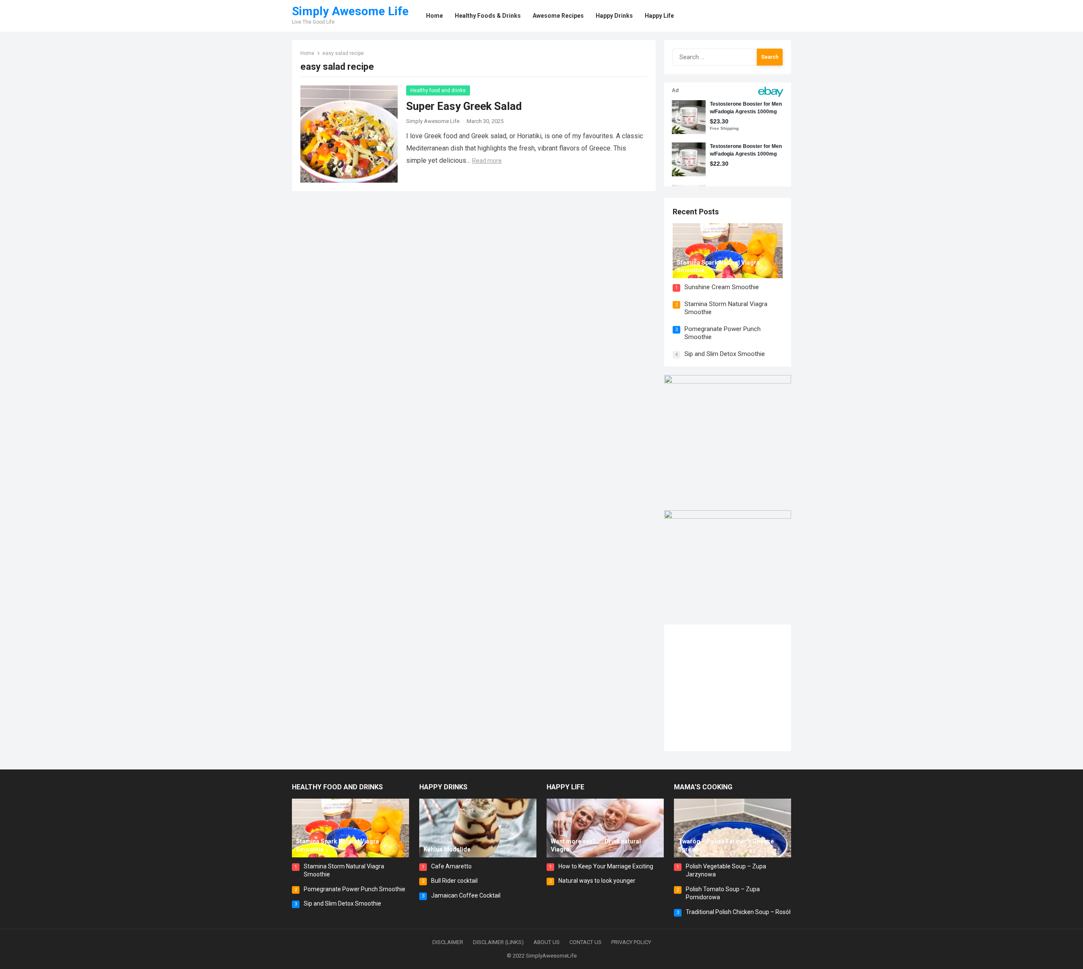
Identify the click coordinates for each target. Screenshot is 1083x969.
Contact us (585, 942)
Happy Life (565, 787)
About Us (546, 942)
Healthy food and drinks (438, 90)
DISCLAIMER (447, 942)
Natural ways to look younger (596, 880)
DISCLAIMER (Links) (498, 942)
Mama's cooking (703, 787)
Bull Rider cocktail (454, 880)
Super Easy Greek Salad (464, 106)
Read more (487, 160)
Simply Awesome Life (350, 11)
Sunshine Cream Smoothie (721, 287)
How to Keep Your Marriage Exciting (605, 866)
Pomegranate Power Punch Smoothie (354, 889)
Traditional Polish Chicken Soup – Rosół (738, 912)
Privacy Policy (631, 942)
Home (307, 53)
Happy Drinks (443, 787)
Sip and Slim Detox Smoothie (724, 354)
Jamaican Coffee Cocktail (465, 895)
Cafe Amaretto (451, 866)
